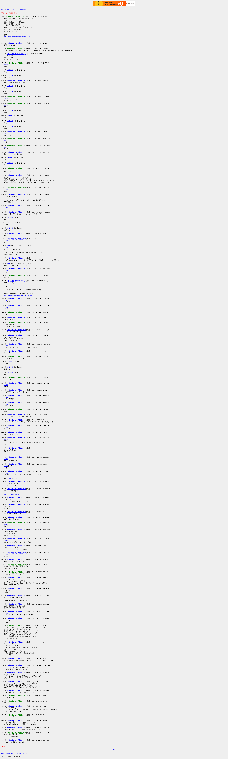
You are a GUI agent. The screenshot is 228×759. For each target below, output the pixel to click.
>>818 (6, 270)
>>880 (6, 613)
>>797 (6, 140)
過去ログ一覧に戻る (7, 753)
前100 (22, 753)
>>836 (6, 397)
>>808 (6, 207)
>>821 (6, 300)
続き (114, 750)
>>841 (6, 427)
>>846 (6, 466)
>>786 (6, 64)
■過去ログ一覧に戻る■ (8, 9)
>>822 (6, 307)
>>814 (6, 240)
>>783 (6, 147)
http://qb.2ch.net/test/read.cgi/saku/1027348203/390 (18, 295)
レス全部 (17, 753)
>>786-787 (7, 439)
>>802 (6, 170)
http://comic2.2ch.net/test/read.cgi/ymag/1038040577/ (19, 36)
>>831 (6, 385)
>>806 (6, 189)
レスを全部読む (21, 9)
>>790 (6, 105)
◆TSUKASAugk (16, 54)
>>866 (6, 554)
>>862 (6, 524)
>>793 (6, 133)
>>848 (6, 473)
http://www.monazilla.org (11, 494)
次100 (25, 753)
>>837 (6, 404)
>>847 (9, 478)
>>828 (6, 346)
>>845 (6, 459)
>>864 (6, 540)
